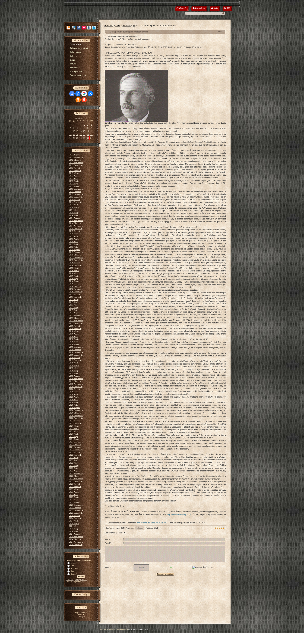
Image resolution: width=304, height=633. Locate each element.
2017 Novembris (76, 321)
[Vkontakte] (89, 27)
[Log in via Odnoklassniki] (78, 99)
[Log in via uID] (72, 93)
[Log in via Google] (84, 93)
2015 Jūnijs (73, 244)
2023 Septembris (76, 505)
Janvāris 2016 (81, 118)
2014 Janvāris (74, 199)
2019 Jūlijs (73, 373)
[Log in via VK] (90, 93)
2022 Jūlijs (73, 468)
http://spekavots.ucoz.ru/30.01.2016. (152, 523)
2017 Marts (73, 300)
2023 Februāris (75, 487)
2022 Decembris (76, 481)
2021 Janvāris (74, 421)
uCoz (146, 629)
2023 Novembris (76, 510)
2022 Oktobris (75, 476)
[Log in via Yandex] (84, 99)
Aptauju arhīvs (81, 579)
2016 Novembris (76, 289)
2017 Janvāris (74, 294)
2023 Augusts (74, 502)
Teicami (74, 563)
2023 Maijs (73, 494)
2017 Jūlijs (73, 310)
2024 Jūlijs (73, 531)
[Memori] (84, 27)
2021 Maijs (73, 431)
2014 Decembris (76, 228)
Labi (72, 566)
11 (70, 131)
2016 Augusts (74, 281)
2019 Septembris (76, 379)
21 (81, 134)
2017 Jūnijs (73, 307)
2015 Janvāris (74, 231)
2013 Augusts (74, 186)
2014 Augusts (74, 218)
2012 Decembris (76, 165)
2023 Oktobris (75, 508)
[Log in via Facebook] (78, 93)
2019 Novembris (76, 384)
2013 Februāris (75, 170)
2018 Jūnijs (73, 339)
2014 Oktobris (75, 223)
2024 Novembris (76, 542)
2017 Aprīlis (74, 302)
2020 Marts (73, 394)
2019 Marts (73, 363)
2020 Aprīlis (74, 397)
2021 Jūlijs (73, 436)
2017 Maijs (73, 305)
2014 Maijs (73, 210)
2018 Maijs (73, 336)
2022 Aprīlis (74, 460)
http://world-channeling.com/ (179, 514)
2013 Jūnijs (73, 181)
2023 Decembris (76, 513)
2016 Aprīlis (74, 271)
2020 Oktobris (75, 413)
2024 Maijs (73, 526)
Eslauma (139, 528)
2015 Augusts (74, 249)
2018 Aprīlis (74, 334)
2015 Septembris (76, 252)
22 (84, 134)
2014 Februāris (75, 202)
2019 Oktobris (75, 381)
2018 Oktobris (75, 350)
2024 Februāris (75, 518)
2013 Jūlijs (73, 184)
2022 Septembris (76, 473)
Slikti (73, 571)
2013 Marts (73, 173)
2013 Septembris (76, 189)
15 (84, 131)
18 (70, 134)
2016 (117, 25)
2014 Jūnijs (73, 213)
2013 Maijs (73, 178)
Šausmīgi (74, 574)
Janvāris (127, 25)
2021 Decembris (76, 450)
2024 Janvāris (74, 515)
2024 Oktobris (75, 539)
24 (91, 134)
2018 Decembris (76, 355)
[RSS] (68, 27)
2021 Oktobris (75, 444)
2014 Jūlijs (73, 215)
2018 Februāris (75, 328)
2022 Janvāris (74, 452)
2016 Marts (73, 268)
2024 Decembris (76, 544)
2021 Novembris (76, 447)
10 (91, 128)
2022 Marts (73, 458)
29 (84, 138)
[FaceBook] (79, 27)
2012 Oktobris (75, 160)
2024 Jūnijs (73, 529)
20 (77, 134)
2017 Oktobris (75, 318)
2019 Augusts (74, 376)
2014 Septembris (76, 220)
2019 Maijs (73, 368)
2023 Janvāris (74, 484)
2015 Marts (73, 236)
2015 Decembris (76, 260)
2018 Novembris (76, 352)
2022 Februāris (75, 455)
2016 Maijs (73, 273)
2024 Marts (73, 521)
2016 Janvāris (74, 263)
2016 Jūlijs (73, 278)
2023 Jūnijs (73, 497)
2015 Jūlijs (73, 247)
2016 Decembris (76, 292)
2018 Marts (73, 331)
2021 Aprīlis (74, 429)
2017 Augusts (74, 313)
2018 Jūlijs (73, 342)
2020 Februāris (75, 392)
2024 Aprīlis (74, 523)
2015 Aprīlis (74, 239)
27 (77, 138)
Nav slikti (74, 568)
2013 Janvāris (74, 168)
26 (74, 138)
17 (91, 131)
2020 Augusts (74, 407)
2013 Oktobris (75, 192)
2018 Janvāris (74, 326)
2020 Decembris (76, 418)
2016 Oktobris (75, 286)
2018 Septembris (76, 347)
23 (88, 134)
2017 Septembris (76, 315)
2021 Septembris (76, 442)
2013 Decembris (76, 197)
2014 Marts (73, 205)
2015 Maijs (73, 242)
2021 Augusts (74, 439)
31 (91, 138)
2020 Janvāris (74, 389)
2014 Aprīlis (74, 207)
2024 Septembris (76, 537)
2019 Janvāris (74, 357)
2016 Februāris (75, 265)
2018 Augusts (74, 344)
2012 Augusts (74, 155)
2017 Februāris (75, 297)
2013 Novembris (76, 194)
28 (81, 138)
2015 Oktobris (75, 255)
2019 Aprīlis (74, 365)
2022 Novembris (76, 479)
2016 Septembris (76, 284)
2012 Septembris (76, 157)
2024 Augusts (74, 534)
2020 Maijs (73, 400)
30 (88, 138)
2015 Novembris (76, 257)
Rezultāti (70, 579)
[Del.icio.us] (73, 27)
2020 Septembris (76, 410)
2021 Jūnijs (73, 434)
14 (81, 131)
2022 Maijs (73, 463)
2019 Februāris (75, 360)
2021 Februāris (75, 423)
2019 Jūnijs (73, 371)
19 (74, 134)
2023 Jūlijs (73, 500)
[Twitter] (94, 27)
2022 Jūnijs (73, 465)
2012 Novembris (76, 163)
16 (88, 131)
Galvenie (108, 25)
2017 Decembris (76, 323)
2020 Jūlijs (73, 405)
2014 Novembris (76, 226)
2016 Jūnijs (73, 276)
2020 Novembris (76, 415)
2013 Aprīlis (74, 176)
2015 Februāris (75, 234)
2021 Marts (73, 426)
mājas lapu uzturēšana (135, 629)
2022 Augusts (74, 471)
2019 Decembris (76, 386)
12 (74, 131)
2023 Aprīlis (74, 492)
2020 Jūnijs (73, 402)
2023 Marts (73, 489)
